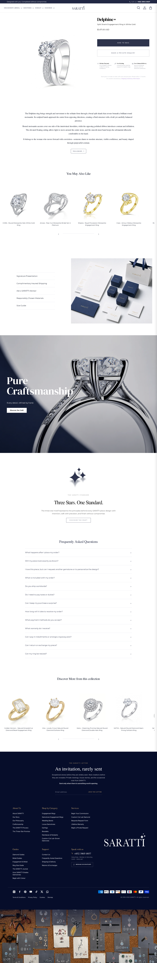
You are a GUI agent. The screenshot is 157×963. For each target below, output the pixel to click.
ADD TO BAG (123, 43)
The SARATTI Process (20, 828)
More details (78, 151)
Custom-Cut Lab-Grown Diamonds (51, 840)
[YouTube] (30, 891)
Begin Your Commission (80, 813)
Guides (16, 849)
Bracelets (45, 831)
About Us (17, 808)
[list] (54, 56)
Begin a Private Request (79, 828)
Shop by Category (50, 808)
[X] (41, 891)
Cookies (42, 897)
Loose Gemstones (48, 824)
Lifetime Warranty (77, 824)
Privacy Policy (32, 897)
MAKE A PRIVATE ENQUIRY (123, 53)
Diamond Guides (18, 855)
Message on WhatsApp (83, 864)
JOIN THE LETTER (95, 792)
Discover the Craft (78, 520)
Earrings (45, 828)
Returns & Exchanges (49, 865)
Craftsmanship (18, 824)
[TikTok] (36, 891)
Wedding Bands (47, 821)
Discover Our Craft (17, 410)
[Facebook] (19, 891)
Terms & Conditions (19, 897)
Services (75, 808)
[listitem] (19, 204)
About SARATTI (18, 813)
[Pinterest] (25, 891)
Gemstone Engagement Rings (52, 817)
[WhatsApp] (47, 891)
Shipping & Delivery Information (130, 78)
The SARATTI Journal (20, 869)
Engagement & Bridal (20, 862)
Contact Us (46, 855)
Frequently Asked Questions (52, 858)
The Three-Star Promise (21, 831)
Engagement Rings (48, 813)
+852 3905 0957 (82, 853)
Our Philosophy (18, 821)
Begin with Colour (19, 878)
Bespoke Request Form (79, 821)
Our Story (16, 817)
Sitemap (50, 897)
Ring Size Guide (18, 865)
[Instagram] (14, 891)
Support (45, 849)
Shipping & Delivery (49, 862)
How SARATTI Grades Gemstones (20, 873)
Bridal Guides (17, 858)
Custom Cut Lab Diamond (80, 817)
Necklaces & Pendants (50, 835)
